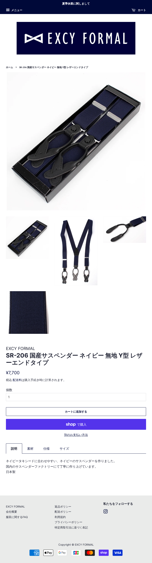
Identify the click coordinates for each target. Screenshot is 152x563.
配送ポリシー (63, 511)
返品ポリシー (63, 506)
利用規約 (60, 517)
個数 (9, 390)
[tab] (14, 448)
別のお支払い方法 (76, 435)
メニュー (16, 10)
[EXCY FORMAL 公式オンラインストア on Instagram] (105, 512)
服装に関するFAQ (17, 517)
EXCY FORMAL (15, 506)
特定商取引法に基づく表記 (71, 527)
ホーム (9, 67)
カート (141, 10)
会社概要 (11, 511)
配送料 (17, 380)
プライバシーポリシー (68, 522)
